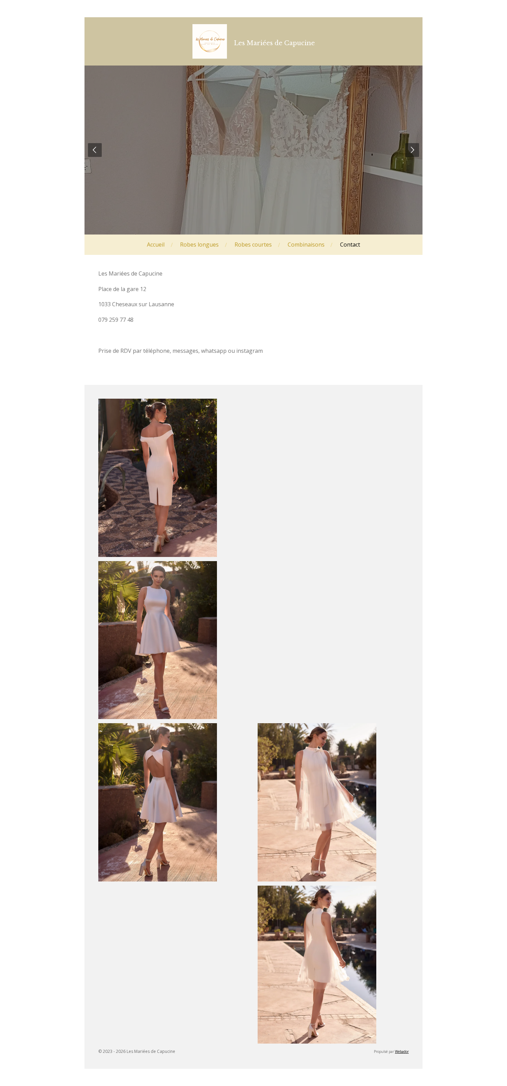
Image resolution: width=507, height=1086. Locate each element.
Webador (402, 1051)
